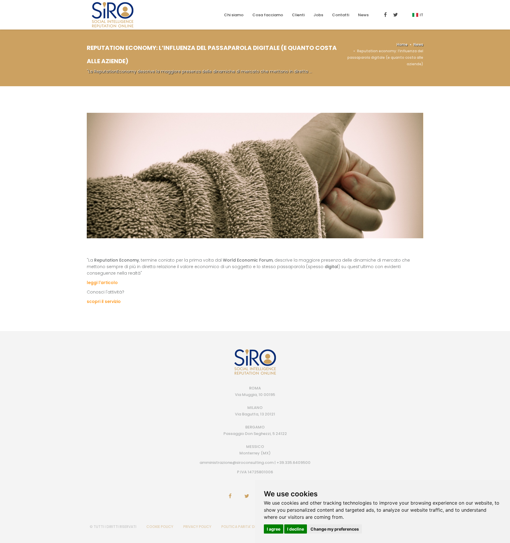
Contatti (340, 15)
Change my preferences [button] (334, 528)
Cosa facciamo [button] (267, 15)
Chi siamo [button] (233, 15)
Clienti (298, 15)
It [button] (421, 15)
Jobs (318, 15)
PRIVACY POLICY (197, 526)
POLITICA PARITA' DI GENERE (245, 526)
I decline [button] (295, 528)
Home (402, 44)
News (363, 15)
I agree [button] (273, 528)
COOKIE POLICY (159, 526)
